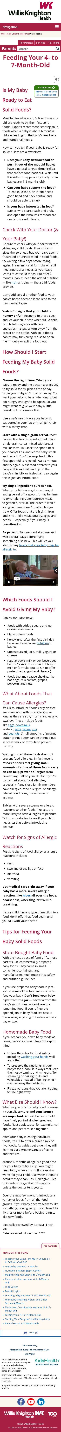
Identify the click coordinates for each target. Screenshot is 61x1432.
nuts (18, 729)
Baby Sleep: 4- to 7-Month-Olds (22, 1323)
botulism (43, 643)
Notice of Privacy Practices (40, 1428)
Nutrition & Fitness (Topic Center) (23, 1270)
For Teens (54, 42)
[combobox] (36, 48)
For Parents (26, 42)
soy (34, 729)
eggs (11, 725)
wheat (26, 729)
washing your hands (34, 1057)
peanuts (14, 733)
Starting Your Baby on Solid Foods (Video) (27, 1319)
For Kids (40, 42)
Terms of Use (26, 1428)
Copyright (29, 1353)
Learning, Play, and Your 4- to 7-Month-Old (28, 1295)
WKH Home (6, 33)
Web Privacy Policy (14, 1428)
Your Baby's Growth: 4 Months (21, 1266)
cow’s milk (23, 725)
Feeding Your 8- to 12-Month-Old (23, 1314)
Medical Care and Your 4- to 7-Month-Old (27, 1274)
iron (14, 282)
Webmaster (53, 1428)
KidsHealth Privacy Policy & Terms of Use (29, 1349)
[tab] (50, 1245)
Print (31, 1332)
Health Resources (21, 33)
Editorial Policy (29, 1345)
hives (27, 895)
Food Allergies (12, 1291)
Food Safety (11, 1286)
